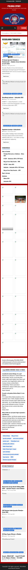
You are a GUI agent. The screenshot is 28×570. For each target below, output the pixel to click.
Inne (13, 481)
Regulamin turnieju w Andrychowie (14, 120)
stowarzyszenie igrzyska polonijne (11, 454)
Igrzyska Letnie (7, 504)
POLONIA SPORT (14, 6)
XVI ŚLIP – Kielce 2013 (9, 164)
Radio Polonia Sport (7, 446)
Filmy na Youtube (6, 151)
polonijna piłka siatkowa (8, 444)
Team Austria (6, 457)
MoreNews (23, 566)
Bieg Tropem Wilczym (8, 528)
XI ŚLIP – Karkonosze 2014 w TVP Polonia (13, 158)
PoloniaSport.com (15, 441)
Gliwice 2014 (6, 178)
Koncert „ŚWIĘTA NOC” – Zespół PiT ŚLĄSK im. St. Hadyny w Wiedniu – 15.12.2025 (13, 557)
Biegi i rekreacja (6, 173)
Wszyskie (6, 56)
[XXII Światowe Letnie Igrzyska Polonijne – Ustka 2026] (14, 500)
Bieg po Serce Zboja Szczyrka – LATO (12, 170)
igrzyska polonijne (7, 438)
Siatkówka (14, 93)
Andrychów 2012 (7, 93)
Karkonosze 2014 (15, 54)
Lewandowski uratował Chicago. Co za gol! (12, 374)
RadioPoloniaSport (14, 552)
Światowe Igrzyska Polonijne (9, 460)
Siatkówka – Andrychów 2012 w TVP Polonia (14, 167)
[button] (2, 28)
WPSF (12, 457)
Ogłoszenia (6, 482)
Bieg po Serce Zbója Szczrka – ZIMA (12, 161)
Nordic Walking (18, 481)
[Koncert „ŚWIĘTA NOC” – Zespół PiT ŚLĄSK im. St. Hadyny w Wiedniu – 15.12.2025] (14, 546)
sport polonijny (6, 452)
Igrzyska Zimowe (7, 54)
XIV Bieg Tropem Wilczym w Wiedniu (11, 534)
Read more (6, 77)
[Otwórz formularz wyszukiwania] (15, 28)
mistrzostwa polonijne (18, 438)
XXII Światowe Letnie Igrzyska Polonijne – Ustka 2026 (13, 511)
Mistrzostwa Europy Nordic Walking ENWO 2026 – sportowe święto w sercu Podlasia (13, 487)
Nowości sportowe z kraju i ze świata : (15, 370)
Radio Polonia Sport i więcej (9, 449)
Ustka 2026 (20, 504)
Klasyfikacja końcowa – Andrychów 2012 (14, 88)
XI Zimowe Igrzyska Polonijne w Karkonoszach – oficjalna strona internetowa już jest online (14, 50)
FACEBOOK (23, 28)
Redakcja (5, 65)
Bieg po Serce (15, 436)
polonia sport (6, 441)
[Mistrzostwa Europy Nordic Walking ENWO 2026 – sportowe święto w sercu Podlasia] (14, 477)
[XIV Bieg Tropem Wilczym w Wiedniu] (14, 524)
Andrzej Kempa (6, 436)
